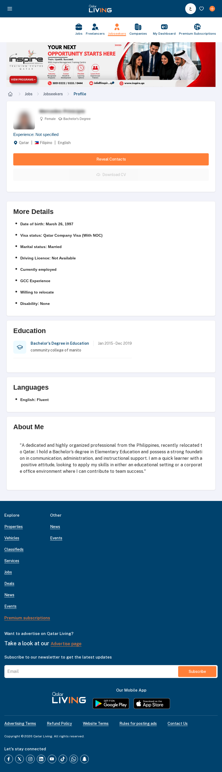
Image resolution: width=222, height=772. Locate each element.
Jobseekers (53, 94)
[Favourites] (201, 8)
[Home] (10, 94)
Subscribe (197, 671)
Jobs (28, 94)
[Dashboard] (212, 8)
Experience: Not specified (35, 134)
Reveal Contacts (111, 159)
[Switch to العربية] (190, 8)
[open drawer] (9, 8)
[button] (111, 64)
